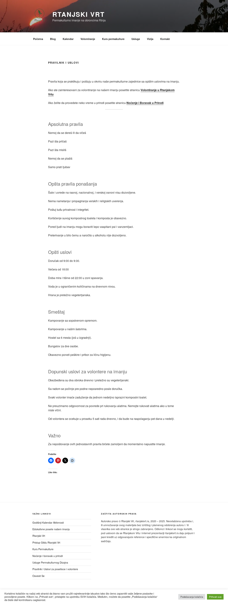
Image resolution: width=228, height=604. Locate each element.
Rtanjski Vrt (78, 14)
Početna (38, 39)
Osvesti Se (38, 576)
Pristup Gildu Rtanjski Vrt (46, 542)
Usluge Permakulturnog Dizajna (50, 562)
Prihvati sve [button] (215, 596)
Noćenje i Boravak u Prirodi (145, 103)
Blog (53, 39)
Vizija (150, 39)
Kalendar (68, 39)
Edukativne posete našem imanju (51, 529)
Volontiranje (88, 39)
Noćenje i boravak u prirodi (47, 556)
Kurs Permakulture (42, 549)
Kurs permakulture (113, 39)
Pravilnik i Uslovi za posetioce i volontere (55, 569)
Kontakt (165, 39)
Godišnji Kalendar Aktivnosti (48, 522)
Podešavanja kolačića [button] (191, 596)
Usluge (135, 39)
